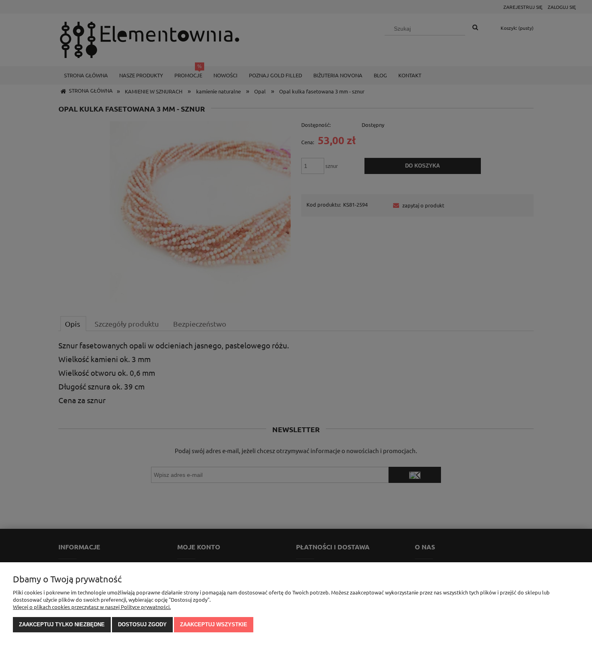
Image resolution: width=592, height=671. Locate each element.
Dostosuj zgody (142, 624)
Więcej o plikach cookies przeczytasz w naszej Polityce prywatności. (92, 606)
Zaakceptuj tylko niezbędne (62, 624)
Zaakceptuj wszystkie (213, 624)
